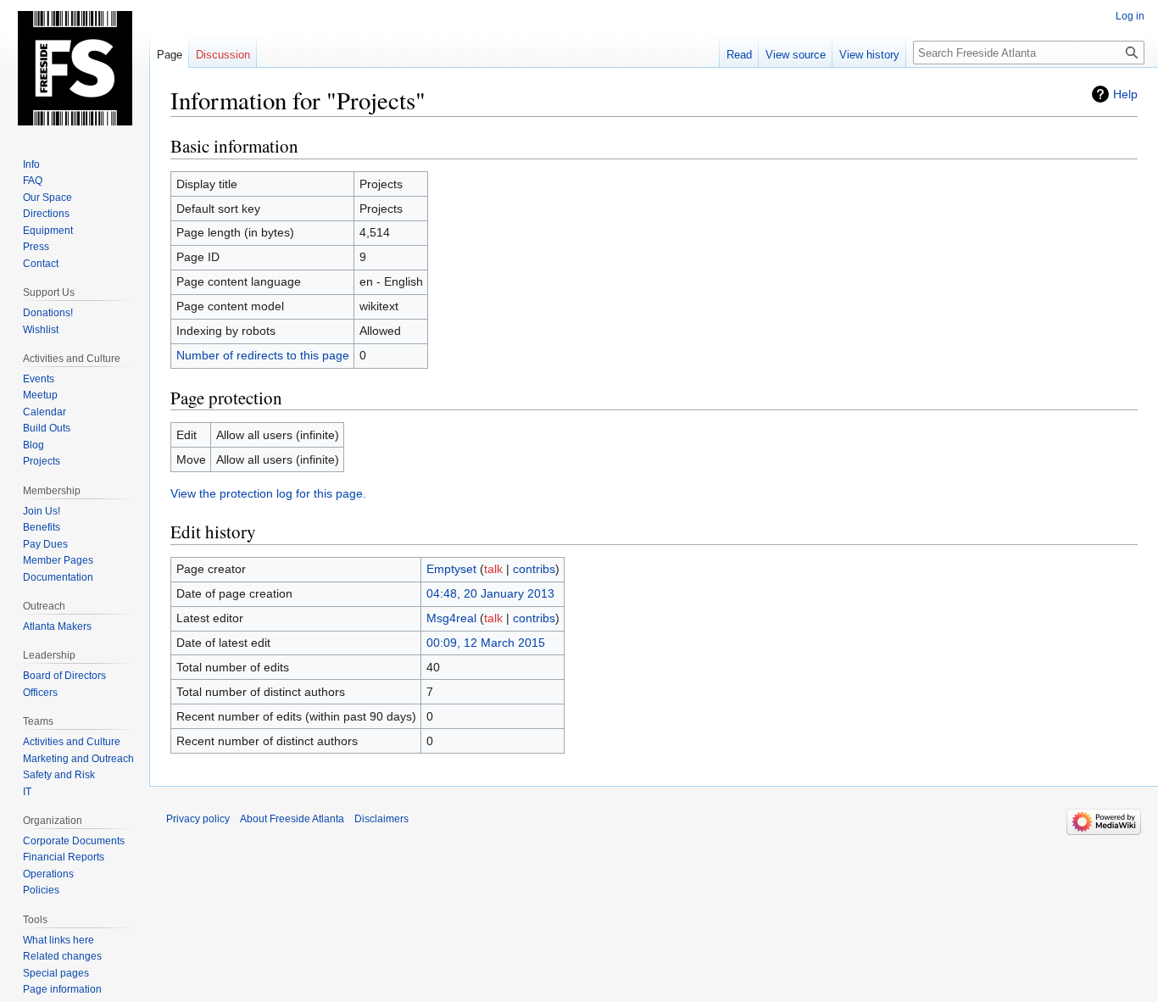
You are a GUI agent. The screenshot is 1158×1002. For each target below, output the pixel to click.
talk (493, 569)
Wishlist (40, 330)
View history (869, 54)
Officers (40, 693)
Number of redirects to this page (262, 355)
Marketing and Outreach (78, 759)
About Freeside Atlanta (292, 819)
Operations (48, 874)
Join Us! (41, 511)
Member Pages (58, 560)
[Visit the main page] (74, 68)
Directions (46, 214)
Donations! (48, 313)
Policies (41, 890)
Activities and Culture (71, 742)
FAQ (32, 180)
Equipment (48, 231)
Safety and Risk (59, 775)
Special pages (56, 973)
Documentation (58, 577)
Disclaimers (381, 819)
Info (31, 164)
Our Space (47, 197)
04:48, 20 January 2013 (490, 593)
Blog (33, 445)
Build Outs (46, 428)
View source (796, 54)
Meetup (40, 395)
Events (38, 379)
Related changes (62, 956)
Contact (40, 264)
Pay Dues (45, 544)
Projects (41, 461)
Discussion (223, 54)
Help (1125, 94)
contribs (534, 569)
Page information (62, 989)
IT (27, 792)
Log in (1130, 16)
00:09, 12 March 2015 (485, 642)
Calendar (44, 412)
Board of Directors (64, 676)
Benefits (41, 527)
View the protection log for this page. (268, 493)
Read (739, 54)
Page (169, 54)
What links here (58, 940)
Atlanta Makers (57, 626)
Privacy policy (198, 819)
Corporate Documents (74, 841)
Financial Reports (63, 857)
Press (36, 247)
